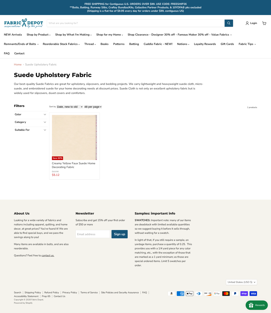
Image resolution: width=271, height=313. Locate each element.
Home (18, 64)
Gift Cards (227, 44)
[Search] (229, 23)
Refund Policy (51, 292)
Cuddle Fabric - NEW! (158, 44)
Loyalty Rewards (205, 44)
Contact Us (59, 296)
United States (240, 282)
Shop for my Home (109, 34)
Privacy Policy (69, 292)
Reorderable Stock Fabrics (60, 44)
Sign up (119, 234)
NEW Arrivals (13, 34)
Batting (134, 44)
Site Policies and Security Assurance (120, 292)
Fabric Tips (246, 44)
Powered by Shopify (23, 303)
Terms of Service (89, 292)
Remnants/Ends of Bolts (20, 44)
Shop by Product (38, 34)
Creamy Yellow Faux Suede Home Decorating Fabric (73, 165)
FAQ (7, 53)
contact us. (48, 255)
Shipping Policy (33, 292)
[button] (252, 23)
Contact (19, 53)
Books (105, 44)
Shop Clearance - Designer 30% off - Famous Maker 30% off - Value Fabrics (179, 34)
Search (17, 292)
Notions (182, 44)
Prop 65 (46, 296)
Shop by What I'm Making (72, 34)
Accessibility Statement (26, 296)
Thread (89, 44)
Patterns (119, 44)
